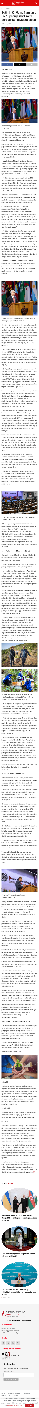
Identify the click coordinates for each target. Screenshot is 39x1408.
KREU (3, 1393)
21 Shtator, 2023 (6, 24)
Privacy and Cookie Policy (15, 1405)
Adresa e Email (9, 1371)
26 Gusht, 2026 (6, 1223)
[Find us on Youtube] (18, 1343)
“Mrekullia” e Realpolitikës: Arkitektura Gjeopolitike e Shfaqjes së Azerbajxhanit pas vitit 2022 (19, 1217)
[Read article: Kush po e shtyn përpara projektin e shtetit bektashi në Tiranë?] (20, 1238)
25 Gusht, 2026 (6, 1259)
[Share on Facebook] (7, 64)
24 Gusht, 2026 (6, 1297)
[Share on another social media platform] (32, 64)
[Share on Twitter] (20, 64)
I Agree (29, 1405)
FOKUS (8, 9)
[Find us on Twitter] (13, 1343)
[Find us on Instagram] (8, 1343)
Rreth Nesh (27, 1393)
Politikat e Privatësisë (14, 1393)
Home (3, 9)
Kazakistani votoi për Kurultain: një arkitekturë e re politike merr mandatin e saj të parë (19, 1291)
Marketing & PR (6, 1395)
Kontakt (16, 1395)
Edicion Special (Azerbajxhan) (13, 1211)
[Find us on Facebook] (3, 1343)
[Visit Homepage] (18, 3)
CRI (34, 1172)
